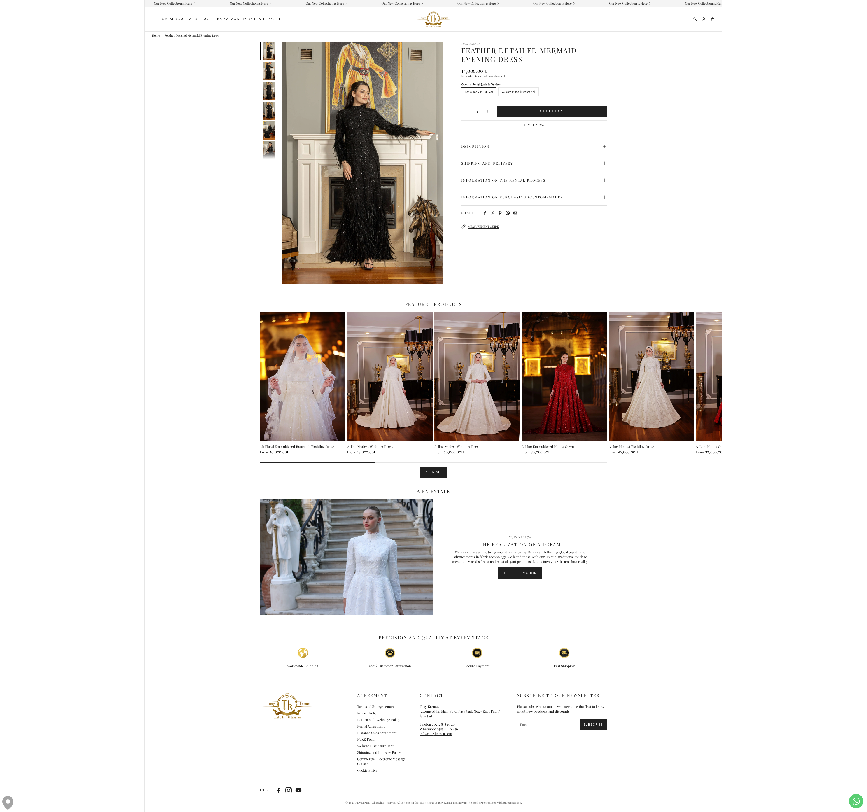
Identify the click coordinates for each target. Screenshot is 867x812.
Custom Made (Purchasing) (518, 92)
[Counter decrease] (467, 111)
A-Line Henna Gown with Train (720, 446)
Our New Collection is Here (355, 3)
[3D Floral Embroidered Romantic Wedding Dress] (302, 376)
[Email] (515, 213)
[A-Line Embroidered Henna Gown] (564, 376)
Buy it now (534, 125)
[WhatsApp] (508, 213)
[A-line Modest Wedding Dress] (390, 376)
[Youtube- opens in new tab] (298, 790)
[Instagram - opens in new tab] (288, 790)
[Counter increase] (488, 111)
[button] (154, 19)
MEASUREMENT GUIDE (483, 226)
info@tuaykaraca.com (436, 733)
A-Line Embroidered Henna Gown (548, 446)
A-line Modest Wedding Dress (370, 446)
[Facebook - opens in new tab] (278, 790)
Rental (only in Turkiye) (479, 92)
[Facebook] (485, 213)
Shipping (479, 76)
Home (156, 35)
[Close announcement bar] (717, 3)
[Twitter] (492, 213)
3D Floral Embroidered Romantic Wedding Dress (297, 446)
